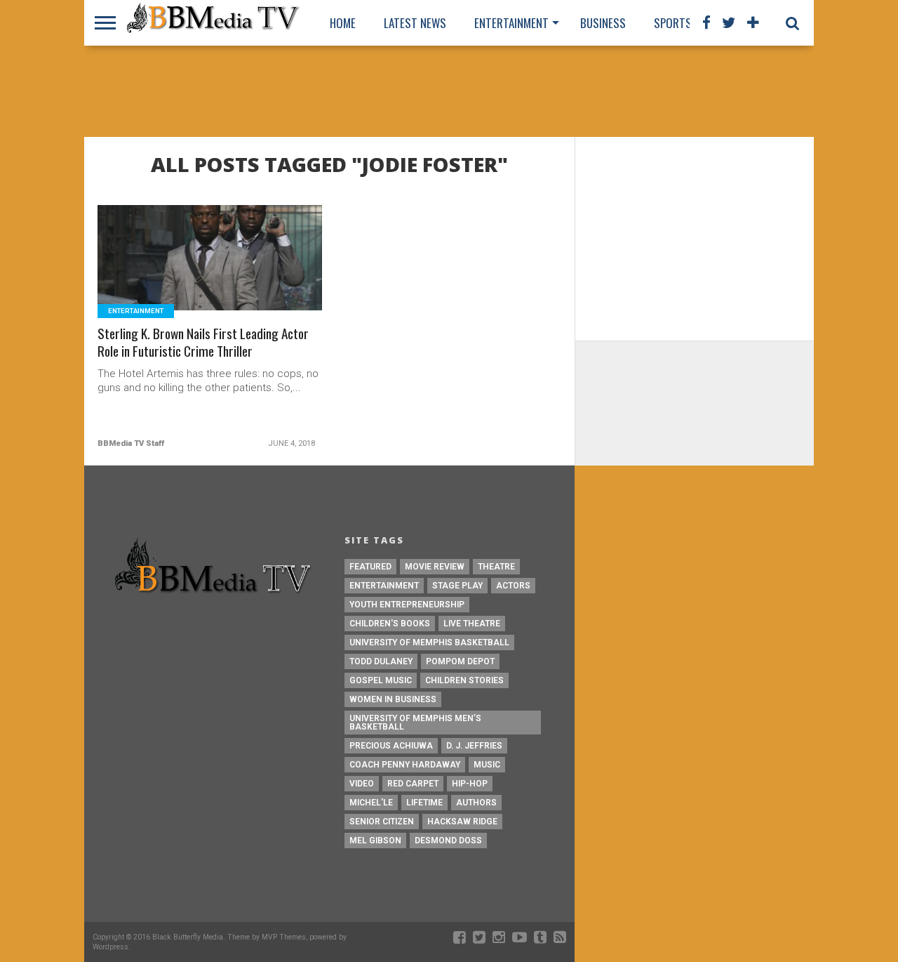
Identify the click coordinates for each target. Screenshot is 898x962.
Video (361, 784)
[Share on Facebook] (180, 275)
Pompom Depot (460, 661)
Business (603, 23)
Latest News (415, 23)
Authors (476, 803)
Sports (673, 23)
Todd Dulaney (381, 661)
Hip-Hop (470, 784)
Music (487, 765)
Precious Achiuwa (391, 746)
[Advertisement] (449, 91)
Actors (513, 586)
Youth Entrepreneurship (406, 605)
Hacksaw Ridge (462, 821)
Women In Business (392, 699)
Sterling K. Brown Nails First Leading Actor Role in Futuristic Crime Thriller (203, 342)
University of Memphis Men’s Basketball (415, 722)
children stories (464, 680)
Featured (370, 567)
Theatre (496, 567)
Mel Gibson (375, 840)
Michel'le (371, 803)
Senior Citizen (381, 821)
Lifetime (424, 803)
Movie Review (434, 567)
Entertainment (511, 23)
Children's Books (389, 623)
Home (343, 23)
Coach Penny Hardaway (404, 765)
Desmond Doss (448, 840)
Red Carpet (412, 784)
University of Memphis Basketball (429, 642)
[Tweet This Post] (210, 275)
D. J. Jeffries (474, 746)
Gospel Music (380, 680)
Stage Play (457, 586)
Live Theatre (471, 623)
